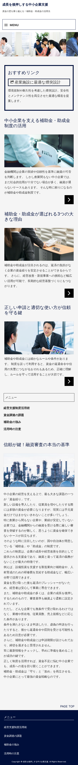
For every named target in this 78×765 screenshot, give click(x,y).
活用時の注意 (12, 429)
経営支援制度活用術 (17, 408)
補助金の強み (12, 422)
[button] (39, 23)
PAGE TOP (67, 706)
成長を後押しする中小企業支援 (25, 4)
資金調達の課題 (14, 415)
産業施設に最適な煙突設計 (38, 82)
